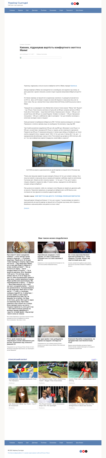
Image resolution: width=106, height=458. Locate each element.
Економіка (53, 10)
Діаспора (35, 10)
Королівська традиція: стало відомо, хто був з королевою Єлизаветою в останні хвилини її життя (50, 257)
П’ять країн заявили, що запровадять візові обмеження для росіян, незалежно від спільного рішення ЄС (20, 341)
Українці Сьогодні (18, 2)
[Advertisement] (53, 27)
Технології (69, 10)
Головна (12, 10)
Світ (27, 10)
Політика (43, 10)
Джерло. (26, 208)
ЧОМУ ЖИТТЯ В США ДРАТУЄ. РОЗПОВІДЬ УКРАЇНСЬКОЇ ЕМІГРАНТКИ (57, 196)
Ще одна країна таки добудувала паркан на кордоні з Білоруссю (50, 340)
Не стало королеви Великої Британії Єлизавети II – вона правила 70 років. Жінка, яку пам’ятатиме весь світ (79, 257)
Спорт (61, 10)
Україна (20, 10)
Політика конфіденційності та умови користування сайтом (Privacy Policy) (29, 453)
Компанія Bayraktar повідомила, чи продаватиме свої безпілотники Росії (81, 340)
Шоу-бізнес (79, 10)
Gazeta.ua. (73, 86)
